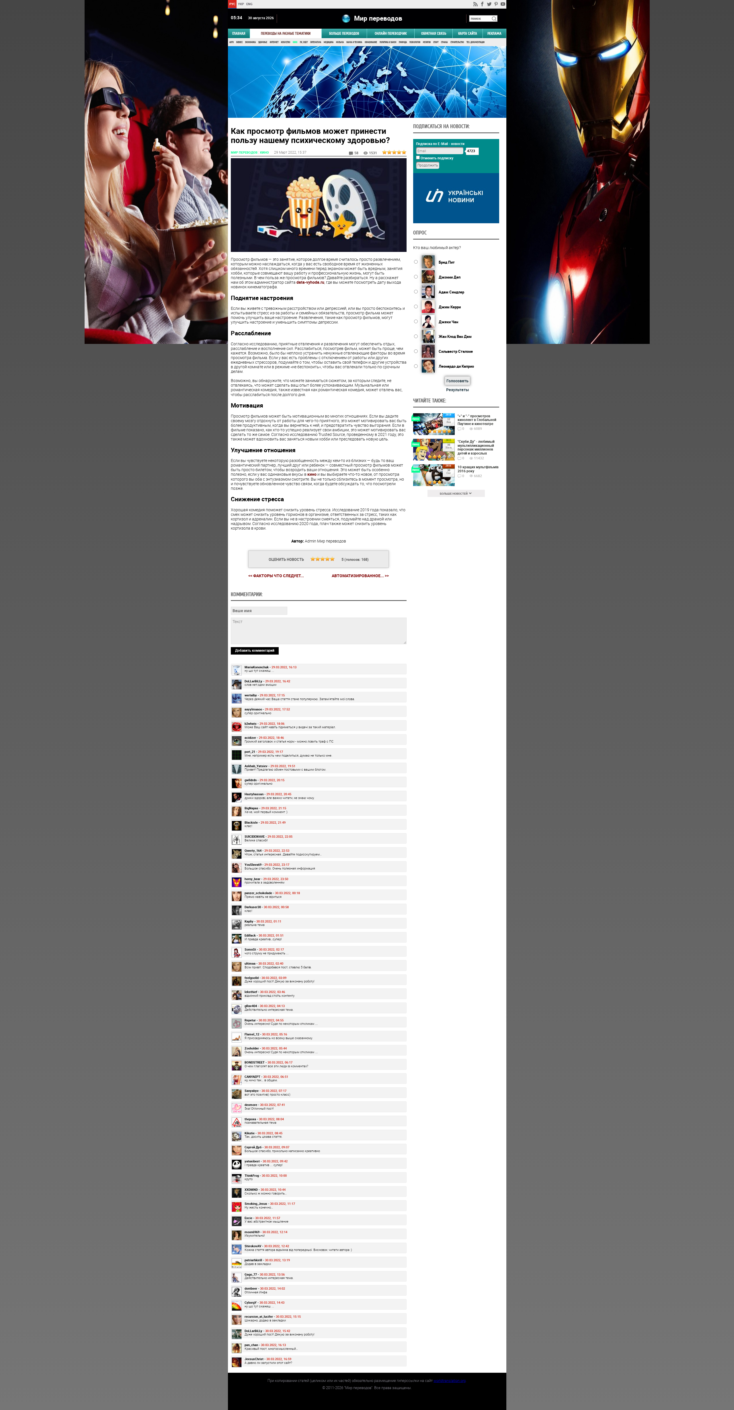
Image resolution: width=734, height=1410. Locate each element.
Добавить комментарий (254, 650)
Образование (371, 42)
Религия (427, 42)
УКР (241, 4)
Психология (414, 42)
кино (312, 474)
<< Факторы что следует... (276, 575)
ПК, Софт (304, 42)
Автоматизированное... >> (360, 575)
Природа (403, 42)
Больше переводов (344, 33)
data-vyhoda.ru (310, 282)
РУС (232, 4)
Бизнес (239, 42)
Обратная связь (433, 33)
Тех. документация (475, 42)
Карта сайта (467, 33)
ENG (249, 4)
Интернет (274, 42)
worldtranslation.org (450, 1380)
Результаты (457, 389)
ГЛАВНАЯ (238, 33)
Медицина (328, 42)
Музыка (340, 42)
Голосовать (457, 380)
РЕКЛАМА (494, 33)
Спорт (435, 42)
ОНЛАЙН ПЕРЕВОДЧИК (391, 33)
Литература (315, 42)
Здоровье (262, 42)
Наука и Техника (354, 42)
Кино (295, 42)
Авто (231, 42)
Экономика (250, 42)
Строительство (457, 42)
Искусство (285, 42)
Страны (444, 42)
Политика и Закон (388, 42)
